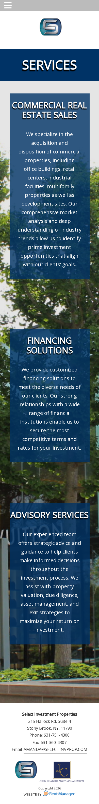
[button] (8, 5)
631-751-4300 (57, 735)
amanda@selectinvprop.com (55, 749)
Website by (32, 794)
